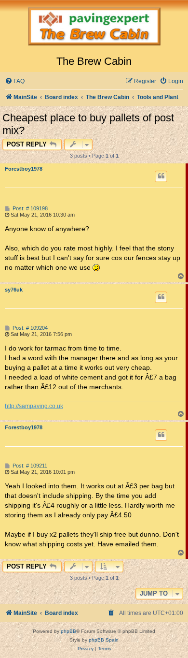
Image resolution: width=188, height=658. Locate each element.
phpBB (68, 631)
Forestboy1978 (23, 169)
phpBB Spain (104, 640)
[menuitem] (15, 81)
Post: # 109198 (29, 208)
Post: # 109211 (29, 466)
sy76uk (14, 289)
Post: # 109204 (29, 328)
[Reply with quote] (161, 176)
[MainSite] (94, 27)
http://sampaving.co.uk (34, 406)
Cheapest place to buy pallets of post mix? (88, 124)
